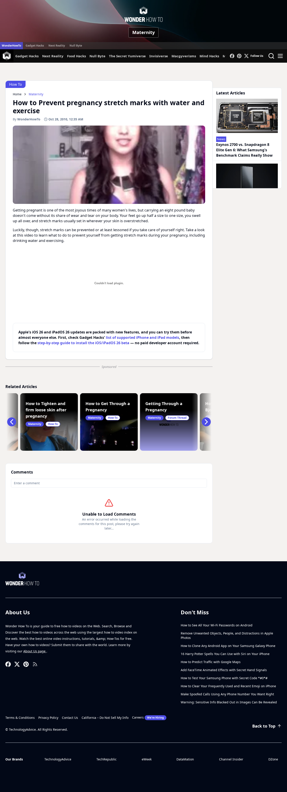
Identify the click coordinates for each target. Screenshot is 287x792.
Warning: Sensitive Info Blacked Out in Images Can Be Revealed (229, 702)
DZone (273, 759)
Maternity (143, 32)
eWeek (147, 759)
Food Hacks (76, 56)
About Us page (34, 651)
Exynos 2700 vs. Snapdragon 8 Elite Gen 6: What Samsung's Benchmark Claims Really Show (244, 150)
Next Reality (56, 45)
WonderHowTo (11, 45)
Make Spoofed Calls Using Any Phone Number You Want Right (227, 694)
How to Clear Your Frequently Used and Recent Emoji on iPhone (228, 686)
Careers (148, 717)
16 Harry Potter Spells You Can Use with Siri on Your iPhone (225, 654)
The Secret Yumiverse (127, 56)
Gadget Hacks (35, 45)
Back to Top (263, 726)
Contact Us (70, 717)
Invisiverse (158, 56)
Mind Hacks (209, 56)
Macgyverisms (184, 56)
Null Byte (76, 45)
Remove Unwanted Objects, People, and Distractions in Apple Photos (227, 635)
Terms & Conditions (20, 717)
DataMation (185, 759)
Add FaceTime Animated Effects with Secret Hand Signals (224, 670)
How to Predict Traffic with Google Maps (211, 662)
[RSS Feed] (35, 664)
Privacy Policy (48, 717)
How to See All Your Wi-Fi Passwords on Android (216, 625)
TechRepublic (106, 759)
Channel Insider (231, 759)
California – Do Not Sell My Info (105, 717)
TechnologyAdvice (57, 759)
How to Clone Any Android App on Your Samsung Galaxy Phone (228, 646)
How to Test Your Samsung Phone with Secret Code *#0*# (224, 678)
